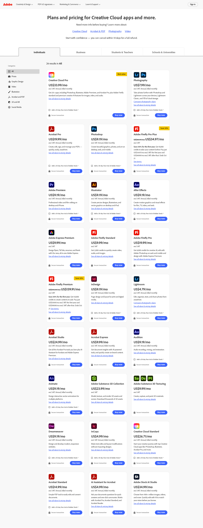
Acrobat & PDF (97, 31)
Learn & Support (92, 4)
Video (128, 31)
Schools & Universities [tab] (163, 52)
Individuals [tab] (39, 52)
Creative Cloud (79, 31)
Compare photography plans (145, 101)
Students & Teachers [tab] (122, 52)
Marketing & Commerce (69, 4)
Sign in (193, 4)
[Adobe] (7, 4)
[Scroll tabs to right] (201, 52)
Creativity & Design (23, 4)
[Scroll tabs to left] (2, 52)
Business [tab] (80, 52)
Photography (115, 31)
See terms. (138, 161)
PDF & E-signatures (46, 4)
